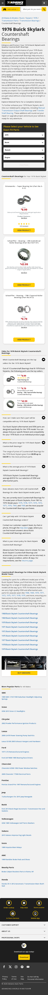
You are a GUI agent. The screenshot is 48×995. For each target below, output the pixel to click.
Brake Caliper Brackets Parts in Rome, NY (18, 872)
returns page (27, 560)
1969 (15, 505)
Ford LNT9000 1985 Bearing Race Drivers (17, 758)
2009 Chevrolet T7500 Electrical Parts (16, 774)
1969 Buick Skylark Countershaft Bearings (20, 618)
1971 (5, 505)
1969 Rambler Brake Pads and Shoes (16, 859)
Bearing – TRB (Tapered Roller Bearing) (29, 392)
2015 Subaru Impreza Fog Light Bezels (16, 835)
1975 (35, 503)
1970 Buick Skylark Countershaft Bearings (20, 622)
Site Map (22, 977)
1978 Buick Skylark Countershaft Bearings (20, 644)
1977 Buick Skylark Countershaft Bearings (20, 640)
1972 (40, 503)
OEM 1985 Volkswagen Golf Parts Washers (18, 823)
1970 (10, 505)
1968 (23, 505)
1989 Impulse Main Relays (12, 847)
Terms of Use (14, 977)
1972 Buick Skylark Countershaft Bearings (20, 631)
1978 (25, 503)
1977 (30, 503)
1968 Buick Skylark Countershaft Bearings (20, 613)
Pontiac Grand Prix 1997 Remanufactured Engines (21, 784)
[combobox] (34, 9)
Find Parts (24, 165)
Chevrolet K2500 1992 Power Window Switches (19, 768)
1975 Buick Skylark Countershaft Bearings (20, 636)
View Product (24, 230)
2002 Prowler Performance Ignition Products (19, 723)
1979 (20, 503)
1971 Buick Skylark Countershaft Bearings (20, 627)
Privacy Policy (5, 977)
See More (24, 218)
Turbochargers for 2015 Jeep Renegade (17, 797)
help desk (24, 528)
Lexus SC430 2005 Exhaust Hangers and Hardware (21, 741)
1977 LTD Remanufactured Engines (15, 752)
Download (24, 957)
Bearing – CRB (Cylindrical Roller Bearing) (30, 405)
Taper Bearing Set (23, 380)
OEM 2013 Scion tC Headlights (13, 711)
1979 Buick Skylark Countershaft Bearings (20, 649)
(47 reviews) (24, 226)
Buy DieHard (24, 673)
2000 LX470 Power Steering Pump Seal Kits (18, 735)
